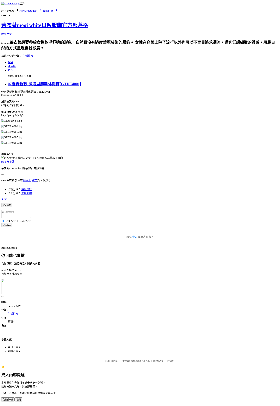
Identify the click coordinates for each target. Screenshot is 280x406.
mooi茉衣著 (7, 161)
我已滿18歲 (8, 399)
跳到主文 (6, 34)
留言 (34, 180)
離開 (19, 399)
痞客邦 (27, 180)
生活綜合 (28, 56)
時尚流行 (26, 189)
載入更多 (7, 205)
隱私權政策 (158, 361)
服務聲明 (171, 361)
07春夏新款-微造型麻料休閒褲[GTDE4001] (44, 84)
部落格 (12, 66)
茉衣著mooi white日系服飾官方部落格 (44, 25)
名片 (10, 70)
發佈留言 (7, 225)
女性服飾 (26, 193)
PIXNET (115, 361)
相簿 (10, 62)
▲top (4, 199)
